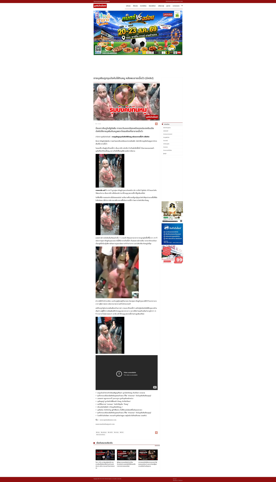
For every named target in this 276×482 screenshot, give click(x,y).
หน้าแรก (128, 6)
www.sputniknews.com (108, 420)
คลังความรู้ (161, 6)
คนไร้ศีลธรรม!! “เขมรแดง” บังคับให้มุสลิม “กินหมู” (113, 404)
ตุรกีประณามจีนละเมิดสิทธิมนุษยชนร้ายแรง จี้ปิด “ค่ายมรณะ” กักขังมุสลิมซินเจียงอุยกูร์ (124, 395)
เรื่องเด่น (135, 6)
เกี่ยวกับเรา (175, 480)
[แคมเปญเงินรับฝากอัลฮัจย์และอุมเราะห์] (172, 212)
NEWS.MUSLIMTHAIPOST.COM (174, 1)
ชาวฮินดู (117, 432)
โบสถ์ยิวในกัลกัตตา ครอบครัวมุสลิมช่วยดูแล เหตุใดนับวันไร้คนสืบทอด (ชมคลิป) (122, 415)
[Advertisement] (138, 65)
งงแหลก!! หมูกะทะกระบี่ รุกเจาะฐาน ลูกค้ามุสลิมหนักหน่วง (115, 398)
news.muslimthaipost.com (105, 424)
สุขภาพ (168, 6)
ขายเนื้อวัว (111, 432)
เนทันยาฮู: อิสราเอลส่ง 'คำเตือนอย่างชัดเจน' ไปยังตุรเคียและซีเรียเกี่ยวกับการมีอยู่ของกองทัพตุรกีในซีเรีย (147, 464)
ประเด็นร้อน (143, 6)
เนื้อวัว (122, 432)
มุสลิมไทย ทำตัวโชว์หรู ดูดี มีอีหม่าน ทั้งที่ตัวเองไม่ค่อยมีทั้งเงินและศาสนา (119, 410)
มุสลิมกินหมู (104, 432)
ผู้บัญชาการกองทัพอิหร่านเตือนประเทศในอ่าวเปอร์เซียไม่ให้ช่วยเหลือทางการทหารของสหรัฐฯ (105, 464)
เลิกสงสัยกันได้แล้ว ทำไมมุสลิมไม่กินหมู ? (110, 407)
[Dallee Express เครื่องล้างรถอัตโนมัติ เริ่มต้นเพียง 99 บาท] (172, 254)
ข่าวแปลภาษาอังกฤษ (101, 434)
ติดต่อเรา (180, 480)
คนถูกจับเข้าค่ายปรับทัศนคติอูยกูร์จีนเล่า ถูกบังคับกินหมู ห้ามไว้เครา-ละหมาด (121, 393)
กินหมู (98, 432)
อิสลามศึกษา (152, 6)
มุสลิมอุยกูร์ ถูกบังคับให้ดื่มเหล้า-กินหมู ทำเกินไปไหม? (114, 401)
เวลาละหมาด (176, 6)
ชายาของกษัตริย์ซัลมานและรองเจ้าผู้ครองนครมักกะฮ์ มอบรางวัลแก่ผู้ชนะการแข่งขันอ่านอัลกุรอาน (126, 464)
